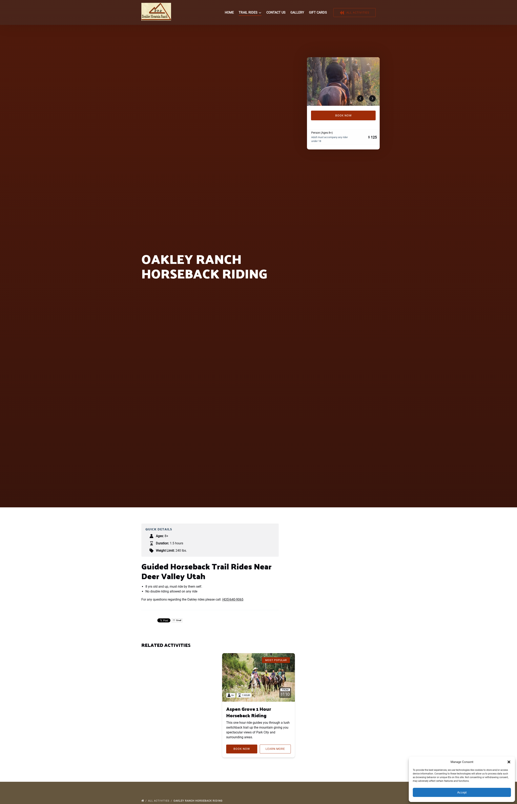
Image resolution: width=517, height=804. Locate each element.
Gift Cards (318, 12)
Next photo (372, 98)
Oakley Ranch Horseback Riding (198, 800)
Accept (462, 792)
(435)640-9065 (232, 599)
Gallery (297, 12)
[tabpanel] (343, 81)
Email (178, 620)
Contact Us (276, 12)
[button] (509, 762)
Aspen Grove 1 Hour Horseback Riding (248, 712)
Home (229, 12)
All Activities (159, 800)
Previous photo (360, 98)
